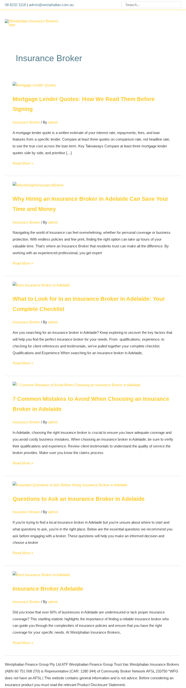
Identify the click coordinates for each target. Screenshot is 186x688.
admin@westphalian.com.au (51, 5)
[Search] (178, 4)
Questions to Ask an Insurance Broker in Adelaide (79, 499)
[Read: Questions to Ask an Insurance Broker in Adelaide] (70, 485)
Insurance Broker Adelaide (48, 589)
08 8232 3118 (15, 5)
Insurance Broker (26, 122)
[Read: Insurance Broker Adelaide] (41, 574)
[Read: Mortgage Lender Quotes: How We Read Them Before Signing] (34, 85)
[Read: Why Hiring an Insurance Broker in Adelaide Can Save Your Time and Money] (38, 185)
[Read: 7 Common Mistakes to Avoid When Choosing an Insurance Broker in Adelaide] (76, 385)
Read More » (23, 163)
